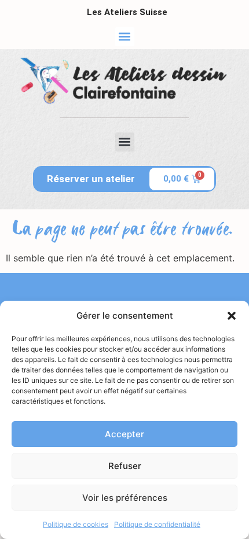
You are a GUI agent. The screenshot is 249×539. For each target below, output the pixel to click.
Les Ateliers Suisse (127, 12)
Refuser (124, 465)
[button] (231, 316)
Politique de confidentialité (157, 524)
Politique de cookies (75, 524)
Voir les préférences (124, 497)
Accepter (124, 434)
